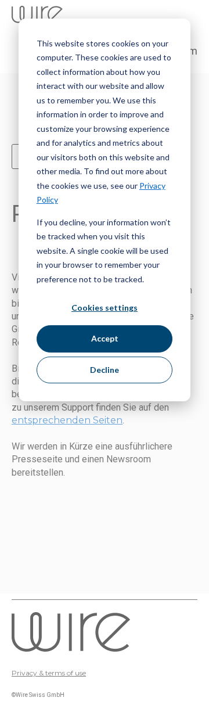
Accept (104, 338)
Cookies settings (104, 307)
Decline (104, 370)
